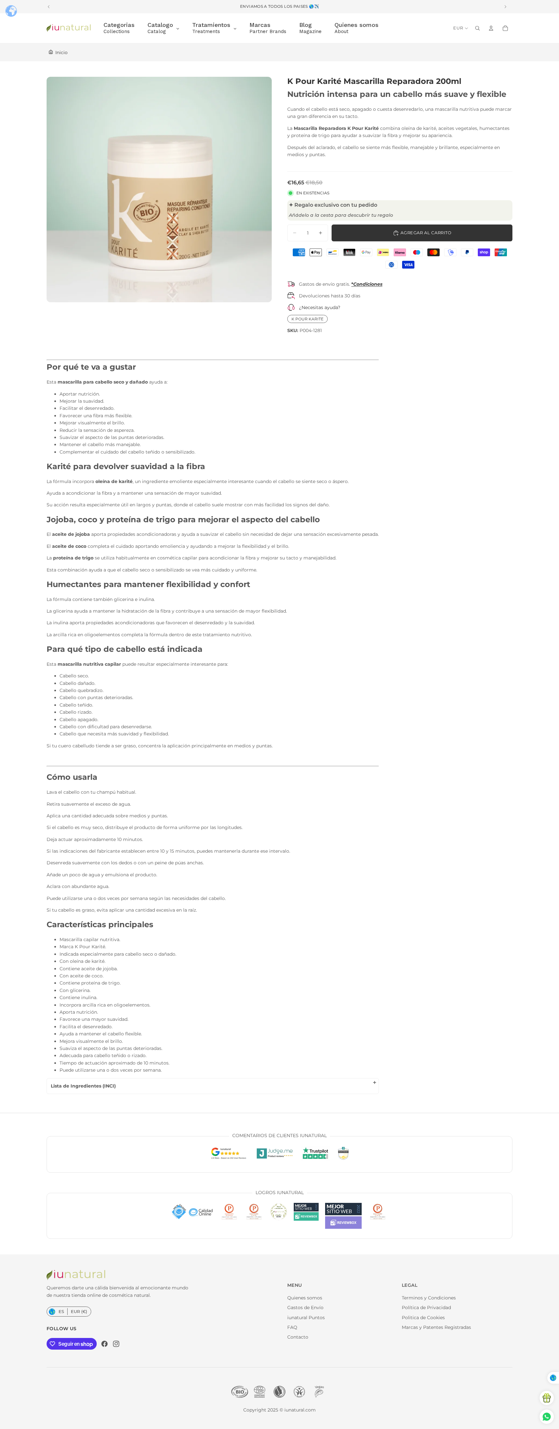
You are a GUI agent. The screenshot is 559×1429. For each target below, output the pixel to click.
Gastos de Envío (305, 1307)
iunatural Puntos (306, 1317)
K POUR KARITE (307, 319)
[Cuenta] (491, 28)
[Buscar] (477, 28)
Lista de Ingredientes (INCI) (83, 1086)
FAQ (292, 1327)
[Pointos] (547, 1398)
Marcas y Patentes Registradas (436, 1327)
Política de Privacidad (426, 1307)
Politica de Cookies (423, 1317)
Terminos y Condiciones (429, 1298)
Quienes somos (304, 1298)
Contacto (297, 1337)
